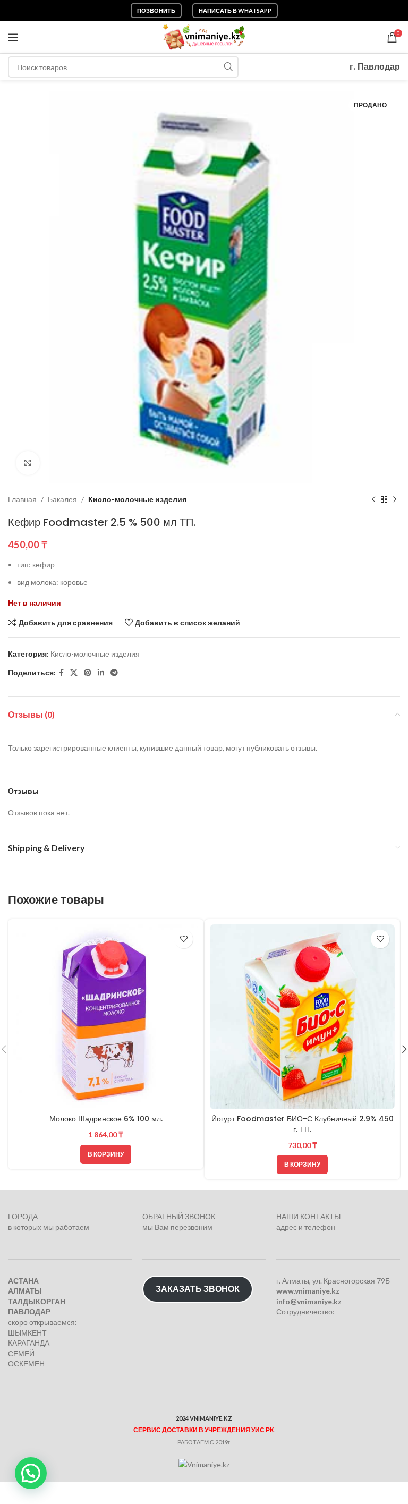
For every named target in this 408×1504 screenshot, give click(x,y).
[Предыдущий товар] (373, 499)
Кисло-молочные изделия (137, 499)
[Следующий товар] (394, 499)
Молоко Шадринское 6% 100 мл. (106, 1119)
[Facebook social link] (61, 673)
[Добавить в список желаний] (183, 939)
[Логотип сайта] (204, 36)
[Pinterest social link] (88, 673)
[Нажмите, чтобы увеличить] (28, 463)
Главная (22, 499)
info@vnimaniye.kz (309, 1301)
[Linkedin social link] (101, 673)
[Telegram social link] (114, 673)
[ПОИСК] (228, 67)
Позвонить (156, 10)
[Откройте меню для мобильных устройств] (13, 37)
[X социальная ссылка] (74, 673)
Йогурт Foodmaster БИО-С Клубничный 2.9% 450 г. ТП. (302, 1124)
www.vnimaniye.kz (307, 1290)
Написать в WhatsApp (235, 10)
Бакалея (62, 499)
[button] (105, 1154)
